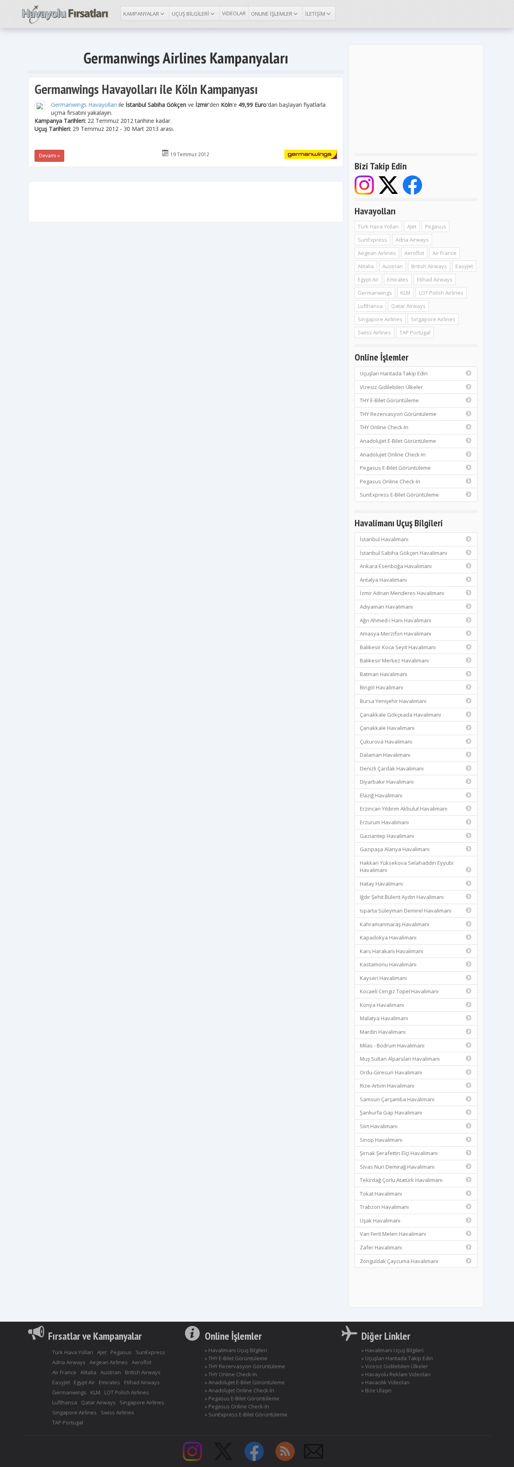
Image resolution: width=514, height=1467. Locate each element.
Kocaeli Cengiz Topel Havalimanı (399, 991)
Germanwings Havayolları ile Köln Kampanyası (146, 89)
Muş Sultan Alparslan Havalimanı (400, 1058)
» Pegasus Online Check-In (237, 1406)
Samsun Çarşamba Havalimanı (397, 1099)
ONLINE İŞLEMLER (272, 13)
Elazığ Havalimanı (381, 795)
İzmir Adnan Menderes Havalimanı (402, 593)
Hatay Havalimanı (381, 883)
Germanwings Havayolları (84, 104)
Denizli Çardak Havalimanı (392, 768)
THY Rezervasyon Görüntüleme (398, 414)
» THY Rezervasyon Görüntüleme (245, 1366)
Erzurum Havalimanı (384, 822)
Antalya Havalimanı (383, 579)
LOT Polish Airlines (441, 292)
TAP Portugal (415, 332)
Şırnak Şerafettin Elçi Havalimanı (399, 1153)
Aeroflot (414, 253)
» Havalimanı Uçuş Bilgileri (236, 1350)
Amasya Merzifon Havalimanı (395, 633)
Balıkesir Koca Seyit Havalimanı (398, 647)
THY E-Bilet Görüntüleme (389, 400)
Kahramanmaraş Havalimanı (394, 924)
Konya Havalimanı (382, 1005)
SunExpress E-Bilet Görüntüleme (399, 494)
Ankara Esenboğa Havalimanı (396, 566)
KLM (405, 292)
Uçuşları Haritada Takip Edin (394, 373)
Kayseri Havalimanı (383, 978)
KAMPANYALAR (141, 13)
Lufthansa (370, 306)
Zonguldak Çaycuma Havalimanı (399, 1261)
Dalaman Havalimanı (385, 754)
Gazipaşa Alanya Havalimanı (395, 849)
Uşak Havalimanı (380, 1220)
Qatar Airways (408, 306)
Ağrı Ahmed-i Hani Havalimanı (395, 620)
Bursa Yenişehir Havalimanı (393, 701)
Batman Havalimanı (383, 674)
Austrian (392, 266)
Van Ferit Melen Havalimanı (393, 1233)
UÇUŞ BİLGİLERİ (191, 13)
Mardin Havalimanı (383, 1031)
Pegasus (435, 226)
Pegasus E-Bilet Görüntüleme (395, 467)
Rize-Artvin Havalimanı (387, 1085)
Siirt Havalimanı (379, 1126)
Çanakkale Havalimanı (387, 727)
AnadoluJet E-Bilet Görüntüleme (398, 440)
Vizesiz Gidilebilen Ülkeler (391, 387)
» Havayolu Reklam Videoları (395, 1374)
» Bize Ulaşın (376, 1390)
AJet (411, 226)
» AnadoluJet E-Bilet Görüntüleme (245, 1382)
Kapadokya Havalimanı (388, 937)
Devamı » (49, 155)
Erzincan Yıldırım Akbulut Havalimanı (403, 808)
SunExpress (372, 239)
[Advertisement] (186, 201)
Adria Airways (412, 239)
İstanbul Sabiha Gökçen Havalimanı (403, 552)
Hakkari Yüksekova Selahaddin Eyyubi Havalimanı (406, 866)
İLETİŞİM (315, 13)
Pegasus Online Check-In (390, 481)
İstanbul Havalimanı (384, 539)
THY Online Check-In (384, 427)
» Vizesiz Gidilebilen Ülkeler (394, 1366)
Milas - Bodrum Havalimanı (392, 1045)
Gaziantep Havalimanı (387, 835)
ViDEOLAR (234, 13)
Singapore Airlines (380, 319)
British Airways (429, 266)
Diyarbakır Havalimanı (387, 781)
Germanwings (375, 292)
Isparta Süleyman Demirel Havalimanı (405, 910)
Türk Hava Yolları (378, 226)
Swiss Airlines (374, 332)
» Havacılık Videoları (385, 1382)
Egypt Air (368, 279)
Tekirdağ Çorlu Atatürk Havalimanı (401, 1180)
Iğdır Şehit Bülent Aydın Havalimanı (402, 897)
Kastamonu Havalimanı (388, 964)
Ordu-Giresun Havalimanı (391, 1072)
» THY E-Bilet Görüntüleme (236, 1358)
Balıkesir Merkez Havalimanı (394, 660)
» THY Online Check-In (231, 1374)
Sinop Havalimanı (381, 1139)
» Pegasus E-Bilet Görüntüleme (242, 1398)
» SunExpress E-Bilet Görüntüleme (246, 1414)
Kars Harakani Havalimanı (391, 951)
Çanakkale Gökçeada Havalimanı (400, 714)
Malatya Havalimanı (384, 1018)
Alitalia (366, 266)
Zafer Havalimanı (381, 1247)
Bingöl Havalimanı (381, 687)
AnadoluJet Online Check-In (393, 454)
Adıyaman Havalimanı (386, 606)
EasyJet (464, 266)
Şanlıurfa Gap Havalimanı (391, 1112)
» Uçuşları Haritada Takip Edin (397, 1358)
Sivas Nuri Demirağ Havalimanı (397, 1166)
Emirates (397, 279)
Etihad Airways (435, 279)
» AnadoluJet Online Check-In (239, 1390)
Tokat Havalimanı (381, 1193)
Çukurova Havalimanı (386, 741)
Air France (444, 253)
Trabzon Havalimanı (384, 1206)
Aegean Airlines (377, 253)
